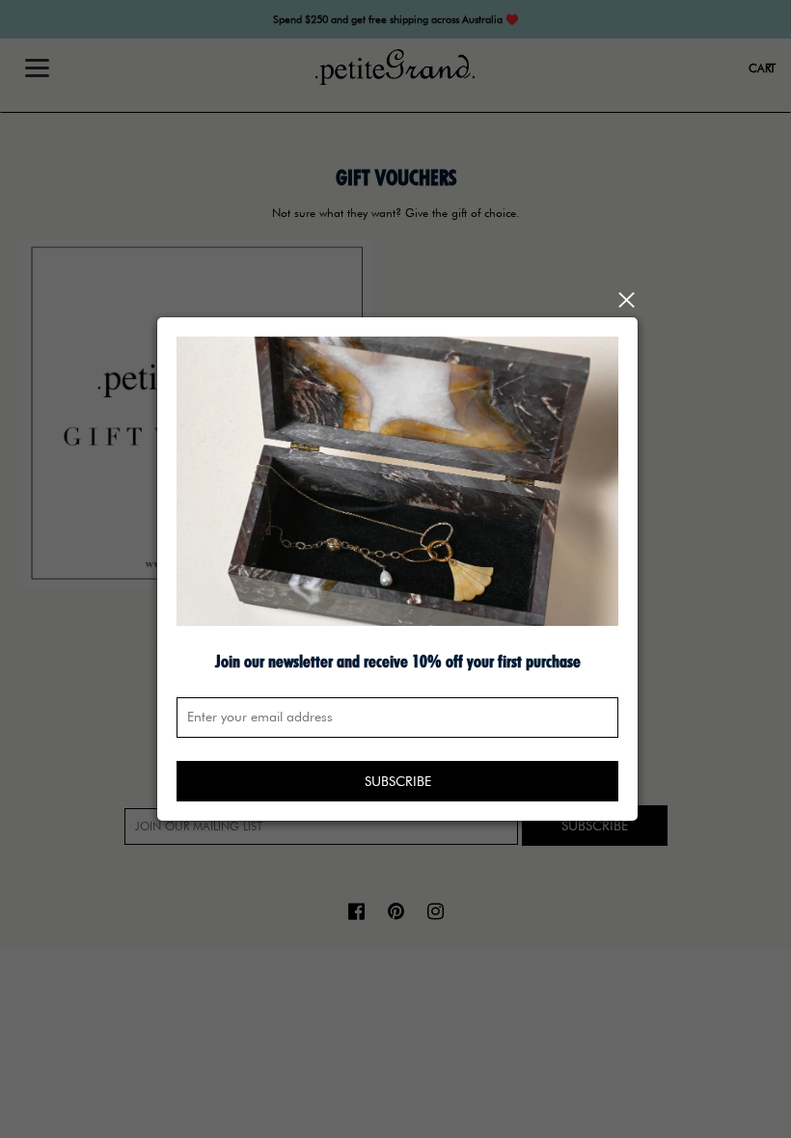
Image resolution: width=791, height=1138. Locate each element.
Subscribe (398, 781)
